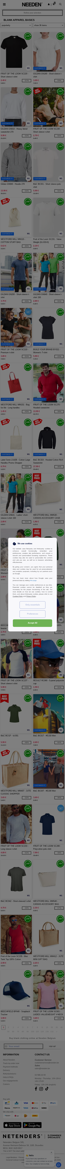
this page (33, 580)
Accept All (32, 623)
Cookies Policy (18, 596)
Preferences (32, 614)
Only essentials (32, 605)
